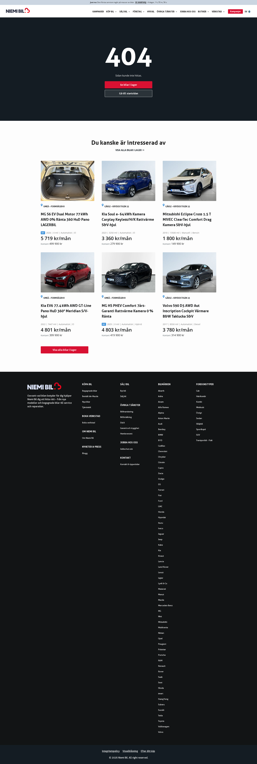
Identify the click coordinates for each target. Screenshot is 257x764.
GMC (160, 506)
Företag (137, 11)
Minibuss (200, 407)
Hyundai (162, 517)
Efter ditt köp (148, 751)
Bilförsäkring (126, 417)
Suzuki (161, 710)
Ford (160, 501)
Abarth (161, 391)
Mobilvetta (163, 627)
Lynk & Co (162, 583)
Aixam (161, 402)
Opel (160, 638)
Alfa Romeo (163, 407)
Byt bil (123, 391)
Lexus (160, 572)
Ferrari (161, 490)
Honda (161, 512)
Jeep (160, 539)
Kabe (160, 545)
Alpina (161, 413)
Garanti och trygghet (129, 428)
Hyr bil (150, 11)
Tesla (160, 715)
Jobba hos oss (188, 11)
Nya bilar (86, 402)
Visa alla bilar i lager (128, 150)
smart (160, 693)
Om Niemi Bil (88, 438)
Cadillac (161, 446)
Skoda (161, 688)
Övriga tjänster (165, 11)
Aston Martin (164, 418)
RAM (160, 660)
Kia (159, 550)
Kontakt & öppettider (130, 464)
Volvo (160, 732)
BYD (160, 440)
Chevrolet (162, 451)
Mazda (161, 600)
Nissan (161, 633)
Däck (122, 422)
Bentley (161, 429)
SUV (198, 435)
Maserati (162, 589)
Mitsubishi (162, 622)
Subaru (161, 704)
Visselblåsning (130, 751)
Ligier (160, 578)
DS (159, 484)
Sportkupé (201, 429)
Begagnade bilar (89, 391)
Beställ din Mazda (90, 396)
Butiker (202, 11)
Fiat (160, 495)
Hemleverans (126, 433)
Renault (161, 666)
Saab (160, 677)
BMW (160, 435)
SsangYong (163, 699)
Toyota (161, 721)
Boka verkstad (88, 422)
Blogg (85, 453)
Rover (161, 671)
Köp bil (110, 11)
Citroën (161, 462)
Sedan (199, 418)
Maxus (161, 594)
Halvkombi (201, 396)
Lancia (161, 561)
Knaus (161, 556)
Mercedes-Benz (165, 605)
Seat (160, 682)
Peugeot (162, 644)
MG (159, 611)
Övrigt (199, 413)
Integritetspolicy (111, 751)
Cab (198, 391)
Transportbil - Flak (204, 440)
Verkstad (217, 11)
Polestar (162, 649)
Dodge (161, 479)
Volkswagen (163, 726)
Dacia (160, 473)
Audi (160, 424)
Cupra (160, 468)
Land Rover (163, 567)
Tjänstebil (86, 407)
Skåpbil (199, 424)
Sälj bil (123, 11)
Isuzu (160, 523)
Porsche (162, 655)
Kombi (199, 402)
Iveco (160, 528)
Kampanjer (98, 11)
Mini (160, 616)
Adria (160, 396)
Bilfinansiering (126, 411)
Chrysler (162, 457)
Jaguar (161, 534)
